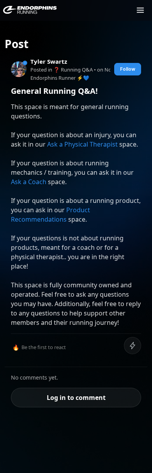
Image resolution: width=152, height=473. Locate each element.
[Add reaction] (132, 345)
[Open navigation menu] (140, 10)
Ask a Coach (28, 181)
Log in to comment (76, 397)
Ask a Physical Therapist (82, 144)
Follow (127, 69)
